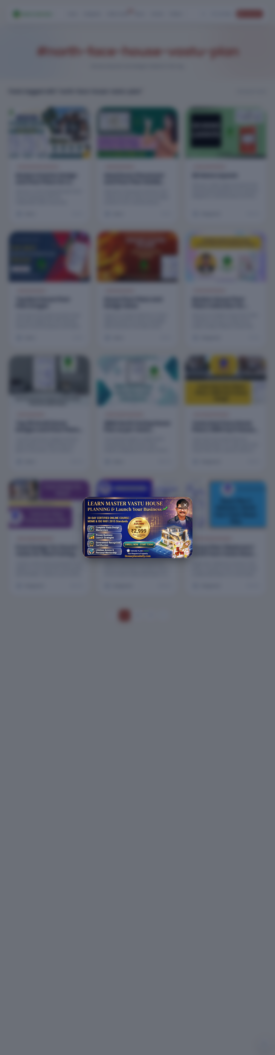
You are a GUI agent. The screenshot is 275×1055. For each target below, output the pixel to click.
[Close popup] (184, 504)
